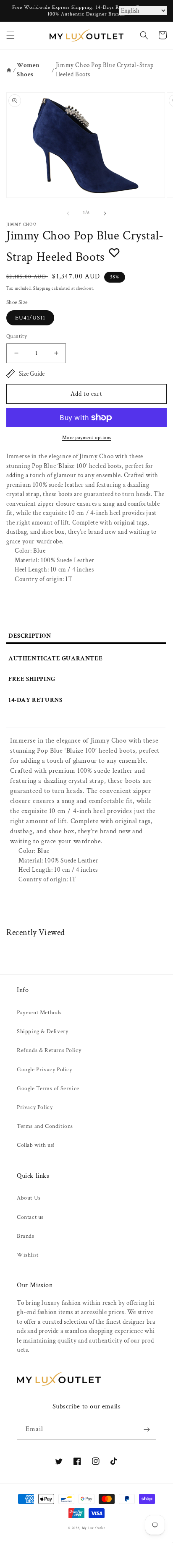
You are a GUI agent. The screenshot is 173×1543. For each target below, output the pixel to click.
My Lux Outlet (93, 1528)
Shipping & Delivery (42, 1031)
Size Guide (32, 374)
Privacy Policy (34, 1107)
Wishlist (28, 1255)
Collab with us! (36, 1145)
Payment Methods (39, 1012)
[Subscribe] (146, 1429)
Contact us (30, 1217)
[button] (10, 35)
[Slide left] (68, 213)
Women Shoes (28, 70)
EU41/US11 (30, 318)
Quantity (16, 336)
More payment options (86, 437)
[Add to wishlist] (114, 252)
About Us (29, 1198)
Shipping (42, 288)
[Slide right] (105, 213)
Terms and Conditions (45, 1126)
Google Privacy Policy (44, 1069)
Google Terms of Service (48, 1088)
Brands (25, 1236)
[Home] (9, 70)
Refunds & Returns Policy (49, 1050)
